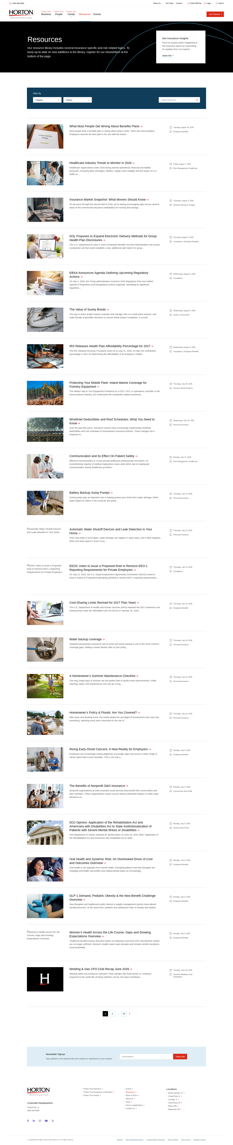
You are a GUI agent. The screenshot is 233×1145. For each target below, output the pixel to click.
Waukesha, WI (174, 1109)
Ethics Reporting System (134, 1140)
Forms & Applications (134, 1105)
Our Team (170, 3)
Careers (179, 3)
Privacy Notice (173, 1140)
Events (97, 14)
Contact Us (130, 1108)
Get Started (214, 14)
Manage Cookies (200, 1140)
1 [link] (105, 1014)
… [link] (118, 1014)
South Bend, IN (174, 1103)
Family (71, 13)
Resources (85, 14)
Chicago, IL (172, 1100)
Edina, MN (172, 1106)
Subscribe (166, 55)
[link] (129, 1013)
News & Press (131, 1095)
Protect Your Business (92, 1089)
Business (46, 13)
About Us (157, 3)
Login (209, 3)
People (58, 13)
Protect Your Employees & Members (98, 1092)
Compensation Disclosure (155, 1140)
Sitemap (120, 1140)
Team (128, 1102)
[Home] (22, 14)
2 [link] (112, 1014)
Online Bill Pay (195, 3)
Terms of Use (186, 1140)
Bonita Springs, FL (175, 1093)
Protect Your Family (91, 1095)
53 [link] (124, 1014)
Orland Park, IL (174, 1096)
